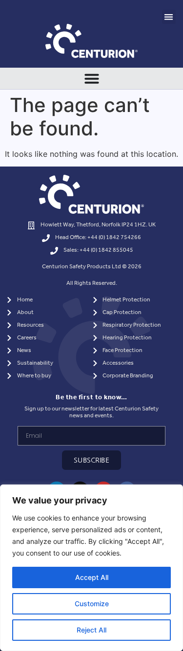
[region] (91, 567)
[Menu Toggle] (92, 78)
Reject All (91, 630)
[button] (169, 17)
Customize (92, 603)
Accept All (91, 577)
